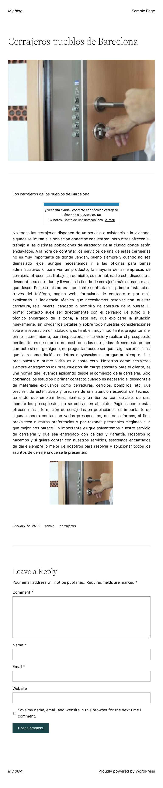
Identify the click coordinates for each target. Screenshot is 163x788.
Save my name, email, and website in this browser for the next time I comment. (79, 713)
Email (19, 666)
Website (20, 688)
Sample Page (143, 11)
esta (145, 403)
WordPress (145, 771)
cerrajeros (68, 526)
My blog (15, 11)
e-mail (110, 220)
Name (19, 645)
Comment (23, 592)
